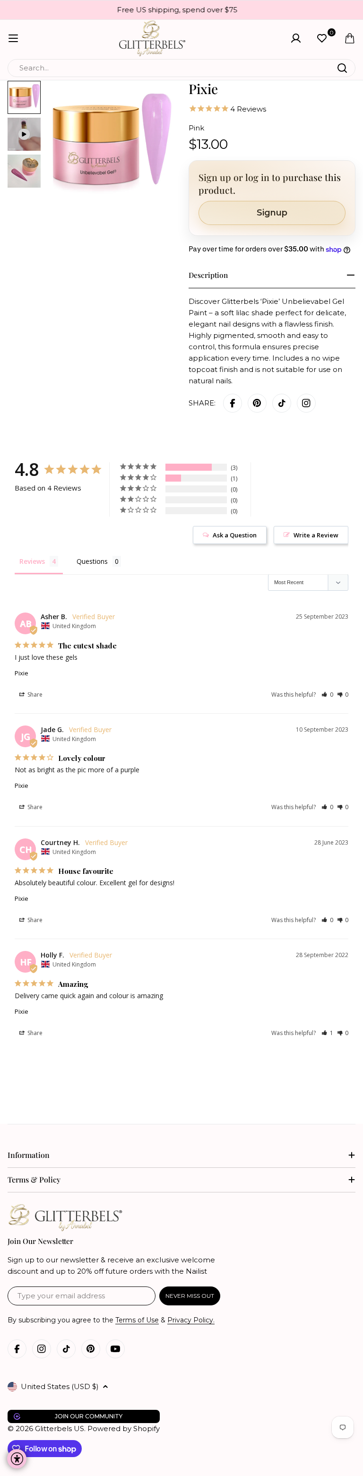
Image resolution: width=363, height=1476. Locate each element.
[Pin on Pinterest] (257, 403)
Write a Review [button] (316, 535)
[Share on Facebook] (232, 403)
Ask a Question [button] (235, 535)
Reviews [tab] (32, 561)
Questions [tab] (92, 561)
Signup (272, 212)
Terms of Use (137, 1320)
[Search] (342, 68)
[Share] (306, 403)
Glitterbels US (59, 1428)
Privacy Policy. (191, 1320)
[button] (327, 695)
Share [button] (34, 695)
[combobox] (181, 68)
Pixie (21, 673)
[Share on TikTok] (281, 403)
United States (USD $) (60, 1386)
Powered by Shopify (123, 1428)
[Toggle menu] (13, 38)
